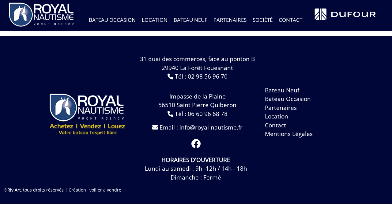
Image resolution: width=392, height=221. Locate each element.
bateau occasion (112, 19)
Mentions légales (289, 134)
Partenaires (230, 19)
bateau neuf (190, 19)
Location (155, 19)
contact (290, 19)
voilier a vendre (105, 190)
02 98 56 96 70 (208, 76)
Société (263, 19)
